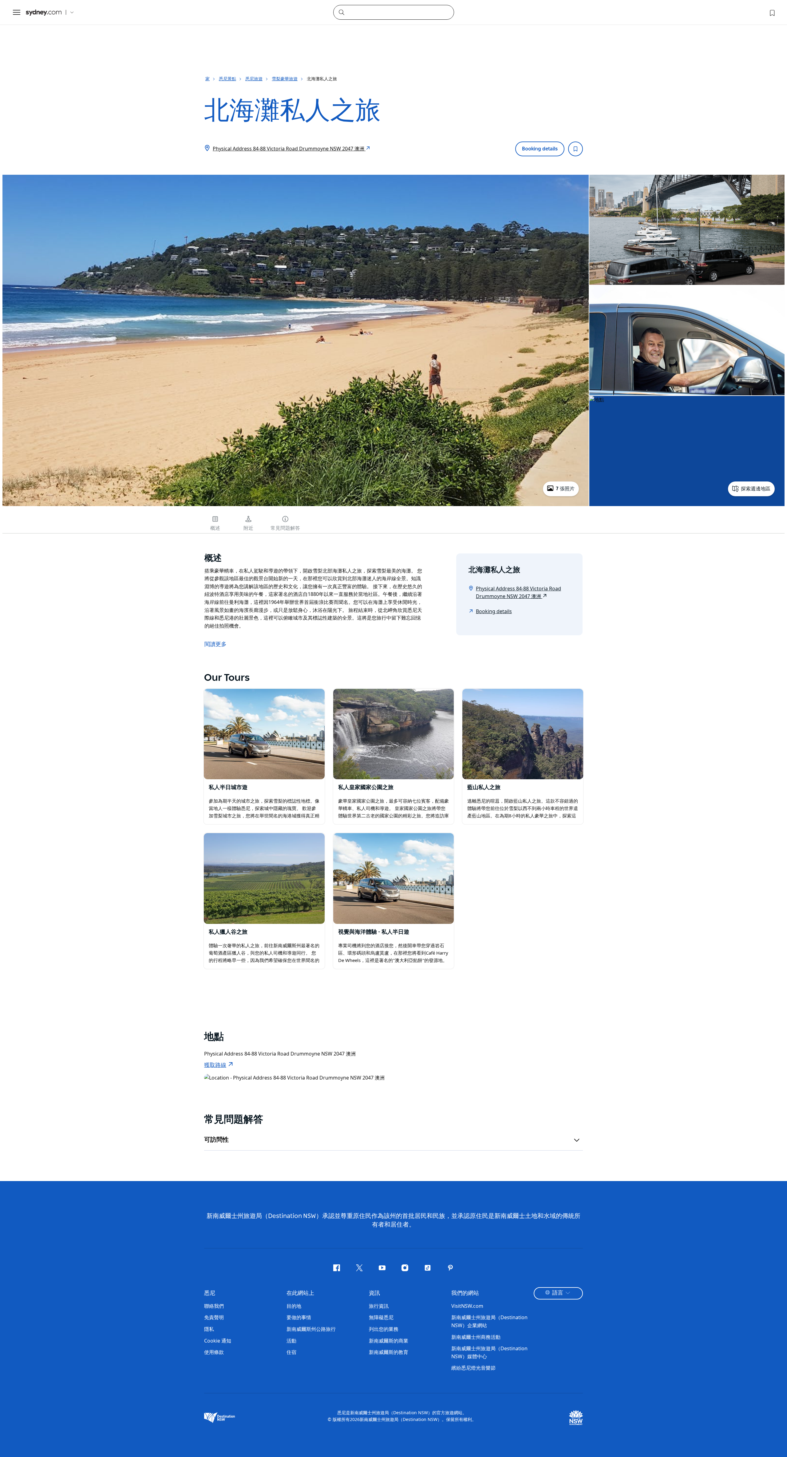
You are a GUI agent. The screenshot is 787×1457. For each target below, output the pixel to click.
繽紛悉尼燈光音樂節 (473, 1367)
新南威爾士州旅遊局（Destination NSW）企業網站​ (489, 1321)
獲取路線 (215, 1065)
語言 (557, 1293)
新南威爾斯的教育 (388, 1352)
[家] (43, 12)
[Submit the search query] (341, 12)
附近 (248, 528)
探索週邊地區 (755, 488)
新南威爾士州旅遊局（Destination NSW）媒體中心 (489, 1352)
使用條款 (214, 1352)
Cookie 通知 (217, 1340)
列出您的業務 (383, 1329)
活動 (291, 1340)
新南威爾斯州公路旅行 (311, 1329)
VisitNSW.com (467, 1306)
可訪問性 (216, 1140)
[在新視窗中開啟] (264, 734)
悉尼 (209, 1293)
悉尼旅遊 (254, 79)
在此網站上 (300, 1293)
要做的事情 (299, 1317)
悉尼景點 (227, 79)
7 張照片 (565, 488)
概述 (215, 528)
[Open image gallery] (295, 505)
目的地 (294, 1306)
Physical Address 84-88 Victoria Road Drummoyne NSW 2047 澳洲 (289, 148)
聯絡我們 (214, 1306)
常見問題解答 (285, 528)
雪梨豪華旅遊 (285, 79)
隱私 (209, 1329)
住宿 (291, 1352)
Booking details (540, 148)
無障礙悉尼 (381, 1317)
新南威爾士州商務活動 (475, 1337)
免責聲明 (214, 1317)
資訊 (374, 1293)
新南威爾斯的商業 (388, 1340)
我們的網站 (465, 1293)
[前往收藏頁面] (772, 12)
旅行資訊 (379, 1306)
